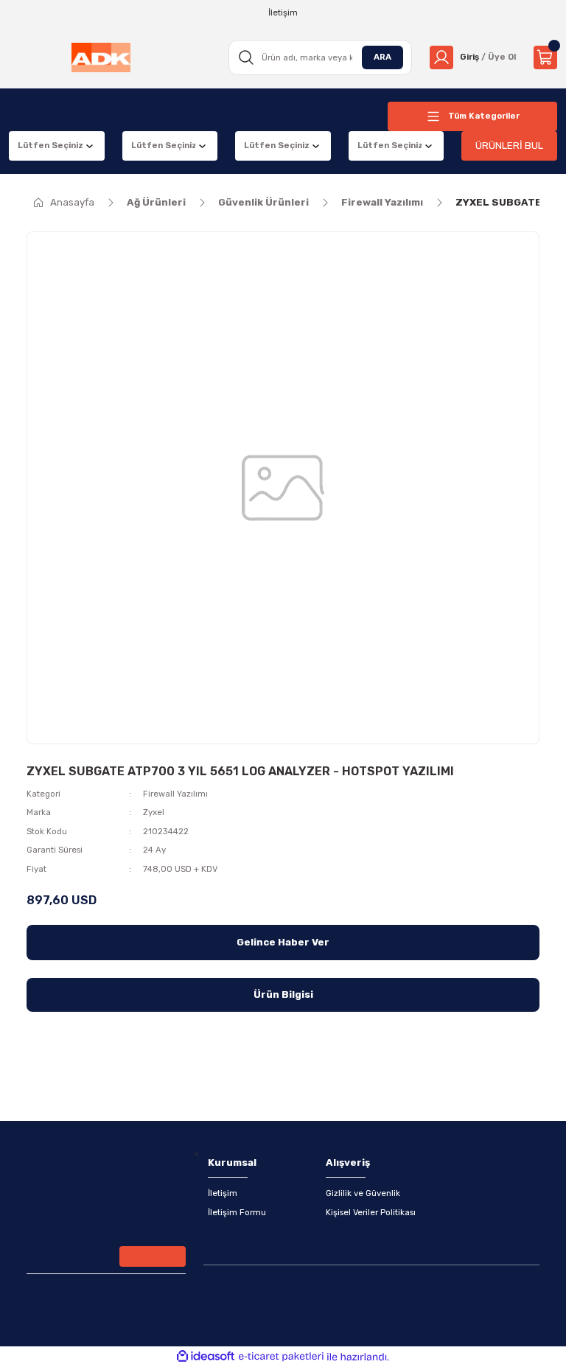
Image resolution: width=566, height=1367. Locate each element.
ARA (382, 57)
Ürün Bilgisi (283, 994)
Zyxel (153, 812)
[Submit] (152, 1256)
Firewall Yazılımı (175, 794)
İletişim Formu (237, 1212)
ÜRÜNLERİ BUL (509, 145)
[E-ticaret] (281, 1357)
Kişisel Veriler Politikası (371, 1212)
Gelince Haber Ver (283, 942)
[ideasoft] (205, 1356)
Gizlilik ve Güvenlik (363, 1193)
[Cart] (545, 57)
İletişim (222, 1193)
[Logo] (100, 57)
